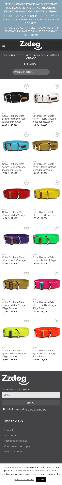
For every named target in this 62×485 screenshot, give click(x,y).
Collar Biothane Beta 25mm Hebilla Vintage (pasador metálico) (44, 167)
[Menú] (4, 45)
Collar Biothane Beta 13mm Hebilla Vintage (13, 213)
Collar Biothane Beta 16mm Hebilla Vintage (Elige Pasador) (44, 305)
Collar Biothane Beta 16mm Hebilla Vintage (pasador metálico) (44, 119)
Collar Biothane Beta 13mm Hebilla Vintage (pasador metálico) (13, 119)
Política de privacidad (15, 440)
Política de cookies (14, 451)
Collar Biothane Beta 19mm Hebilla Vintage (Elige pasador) (14, 353)
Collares (9, 55)
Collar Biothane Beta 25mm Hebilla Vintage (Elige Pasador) (44, 353)
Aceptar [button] (41, 480)
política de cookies (24, 479)
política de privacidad (36, 409)
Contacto (9, 430)
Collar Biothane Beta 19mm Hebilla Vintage (14, 259)
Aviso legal (10, 435)
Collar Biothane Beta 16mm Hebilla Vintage (44, 213)
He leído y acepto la (26, 409)
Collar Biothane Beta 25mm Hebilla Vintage (44, 259)
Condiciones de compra (17, 446)
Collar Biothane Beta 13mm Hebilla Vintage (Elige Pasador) (13, 305)
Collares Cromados (32, 55)
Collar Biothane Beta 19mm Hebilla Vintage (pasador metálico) (14, 167)
